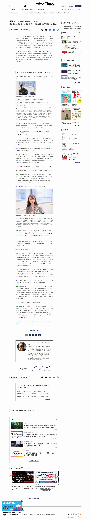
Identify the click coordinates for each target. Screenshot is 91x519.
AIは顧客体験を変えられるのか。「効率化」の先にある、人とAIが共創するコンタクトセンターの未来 (40, 426)
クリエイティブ (33, 9)
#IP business (45, 12)
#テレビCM (52, 12)
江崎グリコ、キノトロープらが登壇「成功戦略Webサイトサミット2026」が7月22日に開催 (74, 72)
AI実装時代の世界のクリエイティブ (66, 122)
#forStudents (37, 12)
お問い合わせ (31, 514)
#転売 (68, 12)
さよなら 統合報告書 (72, 134)
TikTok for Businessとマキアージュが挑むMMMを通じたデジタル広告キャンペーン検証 (40, 436)
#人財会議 (59, 12)
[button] (42, 30)
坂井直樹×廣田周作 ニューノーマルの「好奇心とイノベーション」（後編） (32, 393)
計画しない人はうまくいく (73, 143)
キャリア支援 (41, 9)
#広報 (64, 12)
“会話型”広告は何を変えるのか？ (65, 104)
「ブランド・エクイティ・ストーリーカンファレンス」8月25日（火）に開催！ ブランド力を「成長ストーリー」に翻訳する (74, 66)
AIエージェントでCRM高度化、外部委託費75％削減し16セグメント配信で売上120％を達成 (22, 488)
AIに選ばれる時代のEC (74, 104)
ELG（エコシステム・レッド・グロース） (74, 154)
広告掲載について (66, 6)
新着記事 (13, 9)
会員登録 (72, 6)
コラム (18, 9)
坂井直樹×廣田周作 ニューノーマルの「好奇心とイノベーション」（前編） (32, 396)
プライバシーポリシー (40, 514)
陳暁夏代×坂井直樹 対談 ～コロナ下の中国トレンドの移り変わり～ (31, 391)
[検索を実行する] (25, 6)
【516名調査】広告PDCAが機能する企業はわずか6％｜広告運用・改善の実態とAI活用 (45, 487)
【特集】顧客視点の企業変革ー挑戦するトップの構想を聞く (74, 41)
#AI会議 (31, 12)
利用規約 (25, 514)
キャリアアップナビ (72, 36)
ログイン (78, 6)
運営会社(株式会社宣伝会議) (51, 514)
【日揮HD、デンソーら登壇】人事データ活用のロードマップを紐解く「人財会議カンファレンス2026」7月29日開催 (74, 78)
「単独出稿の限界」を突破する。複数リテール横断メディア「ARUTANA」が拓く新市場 (74, 47)
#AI (26, 12)
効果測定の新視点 (75, 122)
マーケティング (24, 9)
